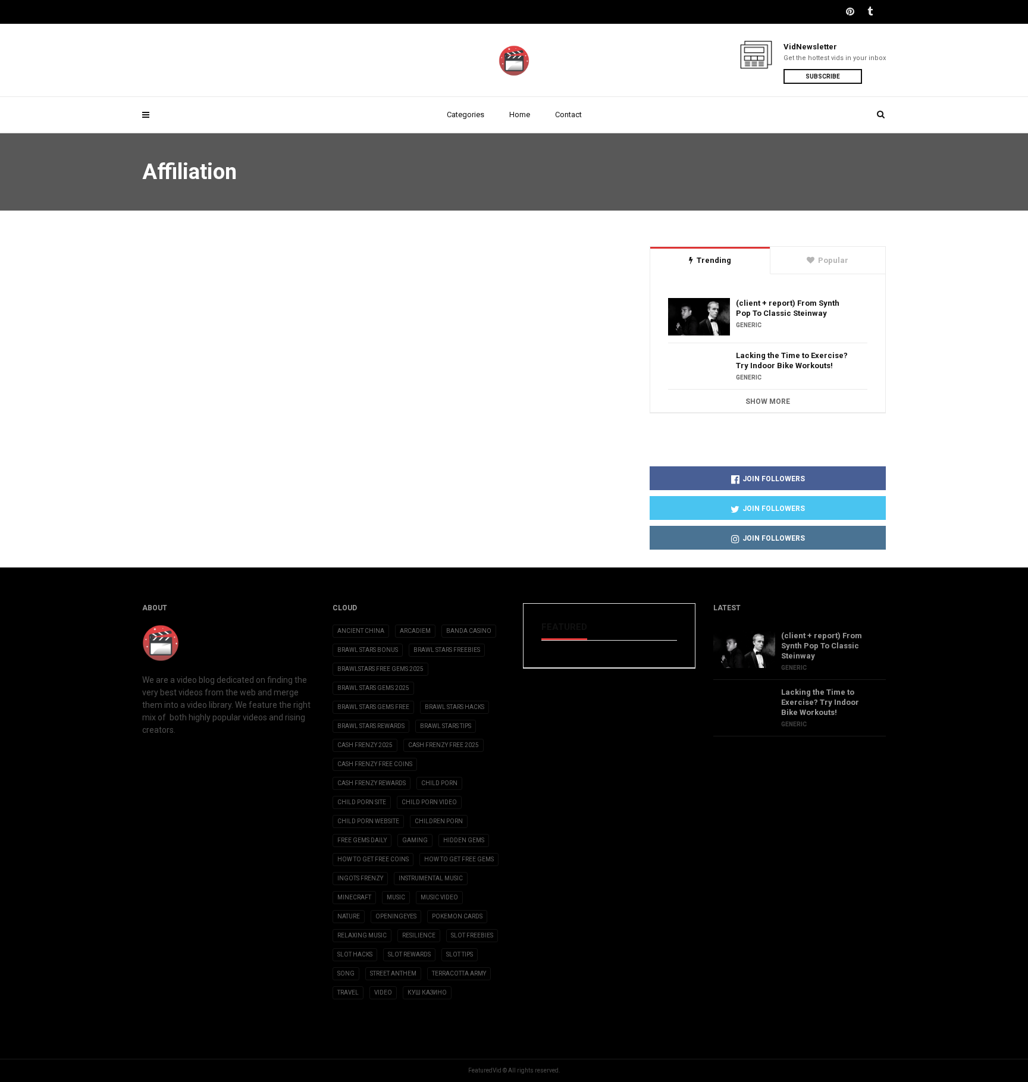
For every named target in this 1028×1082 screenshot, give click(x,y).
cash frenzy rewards (371, 783)
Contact (568, 114)
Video (383, 992)
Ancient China (360, 631)
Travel (348, 992)
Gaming (415, 840)
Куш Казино (427, 992)
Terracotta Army (459, 973)
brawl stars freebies (446, 650)
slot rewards (409, 954)
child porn (439, 783)
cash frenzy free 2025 (443, 745)
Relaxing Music (362, 935)
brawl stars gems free (373, 707)
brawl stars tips (445, 726)
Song (346, 973)
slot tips (459, 954)
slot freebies (472, 935)
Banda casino (468, 631)
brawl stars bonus (367, 650)
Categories (465, 114)
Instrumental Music (431, 878)
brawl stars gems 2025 (373, 688)
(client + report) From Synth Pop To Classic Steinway (787, 308)
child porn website (368, 821)
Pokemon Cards (457, 916)
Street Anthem (393, 973)
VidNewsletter (810, 46)
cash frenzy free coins (374, 764)
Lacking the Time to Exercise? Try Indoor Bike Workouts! (792, 360)
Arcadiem (415, 631)
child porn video (429, 802)
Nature (348, 916)
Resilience (418, 935)
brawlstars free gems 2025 (380, 669)
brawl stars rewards (371, 726)
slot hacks (354, 954)
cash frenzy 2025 (365, 745)
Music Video (439, 897)
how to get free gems (459, 859)
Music (396, 897)
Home (519, 114)
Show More (767, 401)
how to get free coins (373, 859)
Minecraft (354, 897)
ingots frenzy (360, 878)
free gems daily (362, 840)
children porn (439, 821)
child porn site (361, 802)
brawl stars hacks (454, 707)
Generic (748, 325)
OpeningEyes (395, 916)
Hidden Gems (463, 840)
